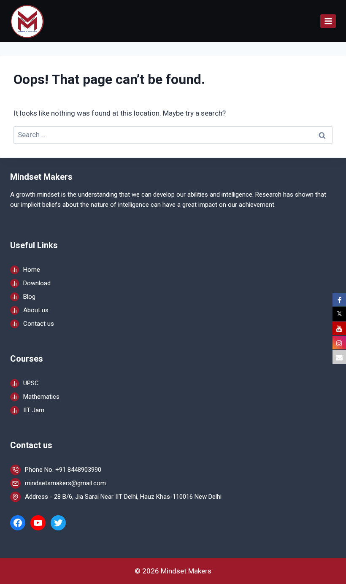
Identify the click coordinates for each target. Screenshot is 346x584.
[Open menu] (328, 20)
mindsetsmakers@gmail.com (65, 483)
